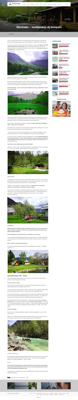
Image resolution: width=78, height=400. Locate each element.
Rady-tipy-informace (22, 377)
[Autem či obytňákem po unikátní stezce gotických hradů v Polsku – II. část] (55, 52)
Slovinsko (27, 377)
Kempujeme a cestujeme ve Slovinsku (19, 34)
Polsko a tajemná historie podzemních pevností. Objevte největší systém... (64, 79)
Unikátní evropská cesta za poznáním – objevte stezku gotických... (64, 58)
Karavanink (60, 67)
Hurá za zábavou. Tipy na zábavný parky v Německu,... (64, 92)
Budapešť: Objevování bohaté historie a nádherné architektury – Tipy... (64, 72)
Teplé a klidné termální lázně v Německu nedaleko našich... (64, 44)
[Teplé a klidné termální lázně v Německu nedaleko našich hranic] (55, 45)
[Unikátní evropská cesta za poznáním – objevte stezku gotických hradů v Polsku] (55, 59)
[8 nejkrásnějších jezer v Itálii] (55, 87)
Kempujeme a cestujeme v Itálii (63, 86)
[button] (67, 4)
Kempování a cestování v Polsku (63, 53)
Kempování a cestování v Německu (63, 46)
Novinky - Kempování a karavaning (63, 74)
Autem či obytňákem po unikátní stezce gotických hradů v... (64, 51)
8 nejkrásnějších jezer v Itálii (64, 85)
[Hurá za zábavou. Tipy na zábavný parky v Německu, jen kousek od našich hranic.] (55, 93)
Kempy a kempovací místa (14, 377)
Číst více (60, 47)
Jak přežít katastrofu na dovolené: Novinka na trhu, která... (64, 65)
